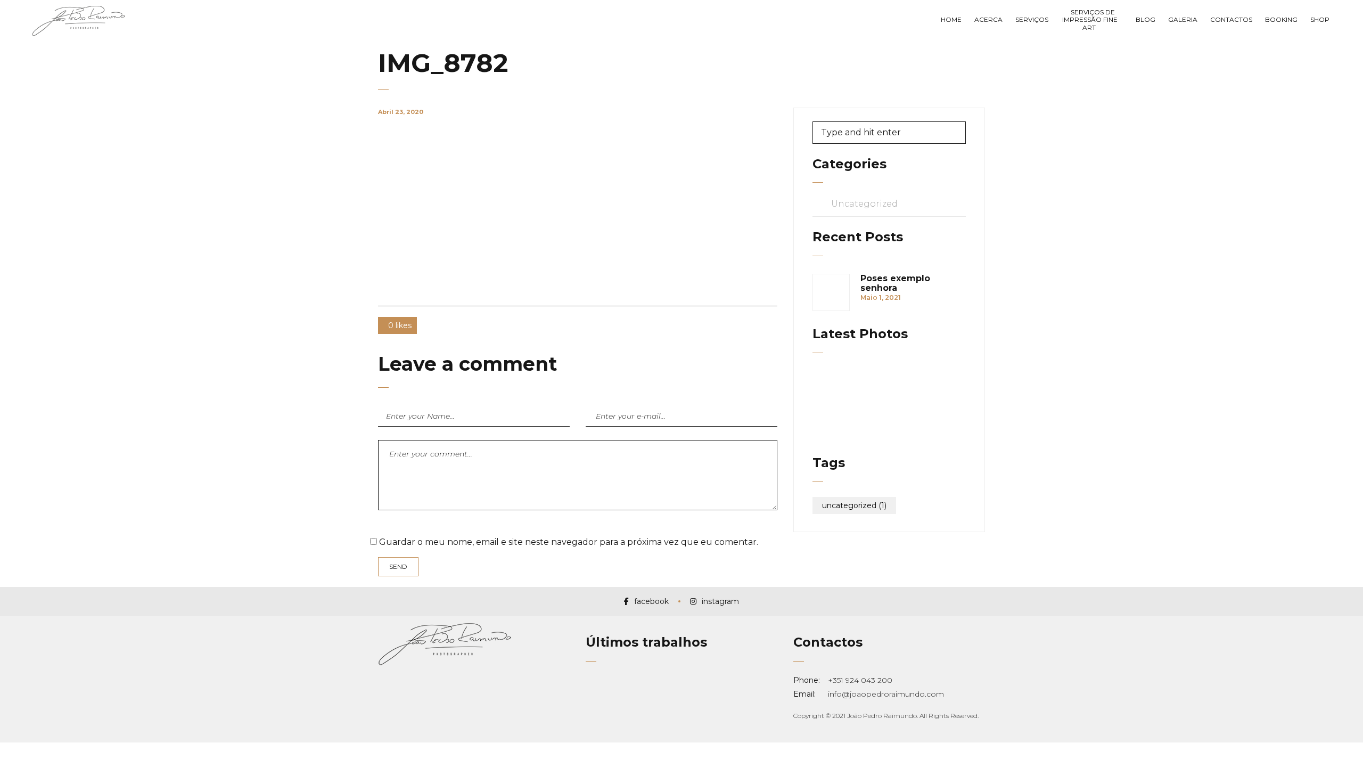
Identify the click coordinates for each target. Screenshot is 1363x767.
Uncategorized (864, 204)
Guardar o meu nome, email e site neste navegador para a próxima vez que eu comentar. (568, 542)
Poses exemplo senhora (895, 283)
